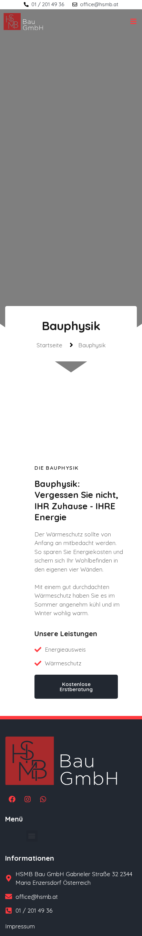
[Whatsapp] (43, 799)
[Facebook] (12, 799)
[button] (32, 836)
